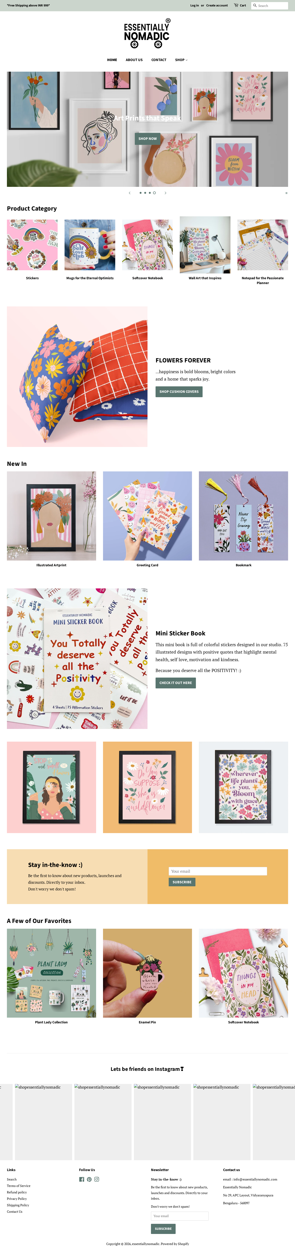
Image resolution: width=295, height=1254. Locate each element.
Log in (194, 5)
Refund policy (17, 1192)
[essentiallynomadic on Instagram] (96, 1180)
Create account (217, 5)
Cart (243, 5)
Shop (180, 59)
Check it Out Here (175, 682)
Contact (158, 59)
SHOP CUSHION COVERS (179, 391)
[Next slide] (165, 193)
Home (112, 59)
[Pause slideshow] (286, 193)
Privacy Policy (17, 1198)
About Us (134, 59)
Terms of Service (18, 1186)
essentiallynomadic (145, 1244)
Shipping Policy (18, 1205)
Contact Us (14, 1211)
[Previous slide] (129, 193)
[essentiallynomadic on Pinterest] (89, 1180)
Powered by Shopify (175, 1244)
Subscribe (182, 882)
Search (12, 1179)
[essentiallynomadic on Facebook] (81, 1180)
